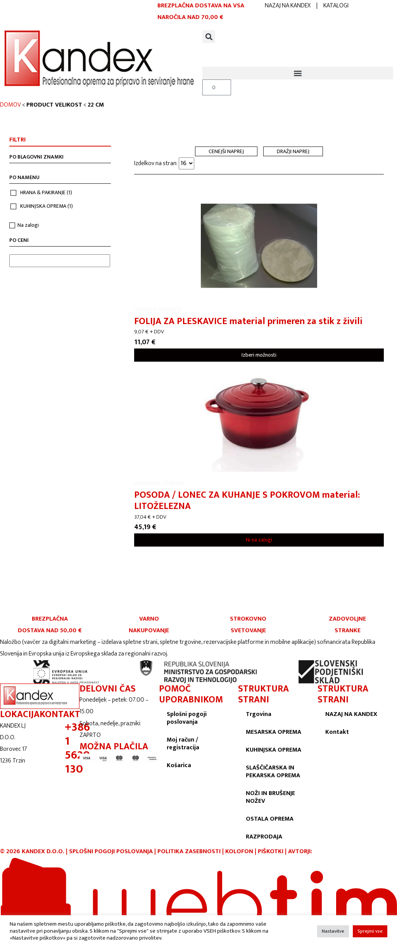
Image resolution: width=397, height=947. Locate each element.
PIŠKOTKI (270, 851)
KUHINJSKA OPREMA (46, 206)
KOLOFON (240, 851)
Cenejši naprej (226, 151)
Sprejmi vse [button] (370, 931)
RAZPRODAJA (264, 836)
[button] (208, 36)
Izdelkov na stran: (156, 163)
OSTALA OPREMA (269, 819)
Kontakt (337, 732)
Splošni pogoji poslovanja (187, 718)
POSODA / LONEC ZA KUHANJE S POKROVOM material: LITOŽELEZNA (247, 500)
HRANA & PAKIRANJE (46, 192)
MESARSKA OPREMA (273, 732)
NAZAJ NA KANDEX (288, 5)
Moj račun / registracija (183, 744)
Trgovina (258, 714)
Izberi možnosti (259, 354)
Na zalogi (28, 225)
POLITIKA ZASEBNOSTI (189, 851)
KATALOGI (336, 5)
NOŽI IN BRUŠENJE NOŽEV (270, 797)
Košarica (179, 765)
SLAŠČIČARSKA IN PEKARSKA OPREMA (273, 771)
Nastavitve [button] (333, 931)
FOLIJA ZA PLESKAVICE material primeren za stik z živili (248, 321)
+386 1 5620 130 (77, 748)
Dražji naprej (293, 151)
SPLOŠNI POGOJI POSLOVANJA (111, 851)
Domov (10, 105)
